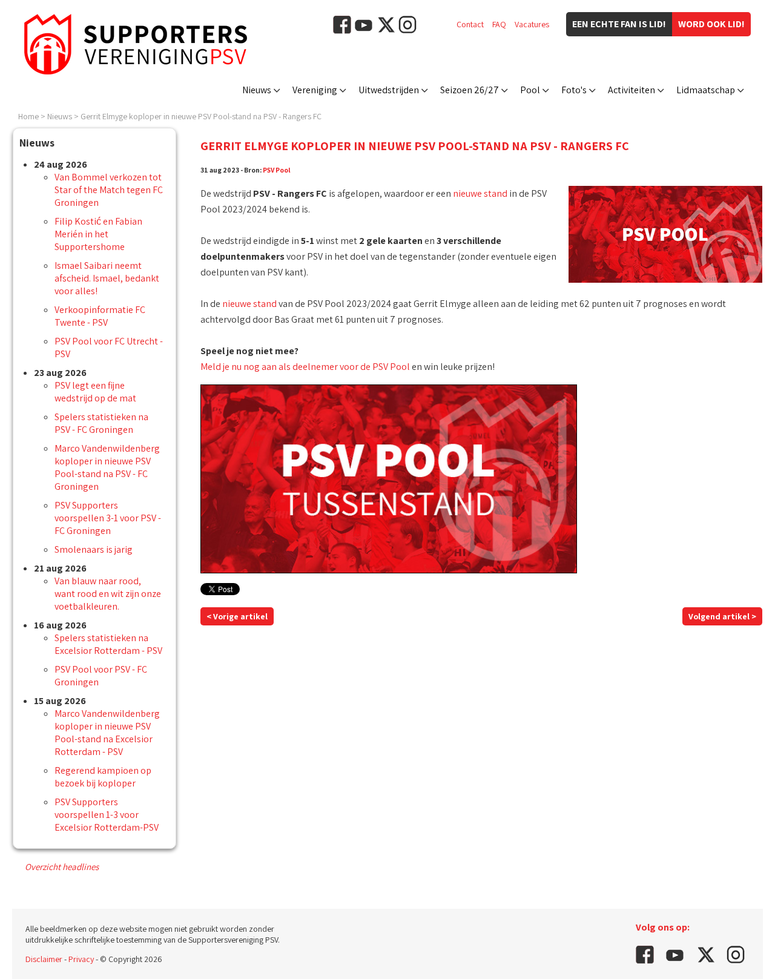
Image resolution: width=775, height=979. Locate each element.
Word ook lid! (711, 24)
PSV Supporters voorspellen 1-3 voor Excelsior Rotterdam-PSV (106, 815)
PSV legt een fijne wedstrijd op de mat (95, 391)
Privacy (81, 959)
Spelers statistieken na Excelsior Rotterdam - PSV (108, 644)
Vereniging (314, 90)
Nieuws (256, 90)
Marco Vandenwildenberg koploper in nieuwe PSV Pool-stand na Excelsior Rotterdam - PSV (107, 732)
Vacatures (532, 24)
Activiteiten (631, 90)
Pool (530, 90)
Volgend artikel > (722, 616)
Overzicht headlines (62, 866)
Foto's (574, 90)
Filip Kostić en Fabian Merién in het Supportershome (98, 234)
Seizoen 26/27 (469, 90)
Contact (470, 24)
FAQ (499, 24)
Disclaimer (43, 959)
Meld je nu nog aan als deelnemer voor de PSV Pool (305, 366)
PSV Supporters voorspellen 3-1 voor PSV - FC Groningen (107, 518)
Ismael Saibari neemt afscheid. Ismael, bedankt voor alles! (106, 278)
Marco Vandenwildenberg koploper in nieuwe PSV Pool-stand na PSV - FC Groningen (107, 467)
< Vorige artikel (237, 616)
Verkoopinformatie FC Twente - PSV (99, 316)
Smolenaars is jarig (93, 549)
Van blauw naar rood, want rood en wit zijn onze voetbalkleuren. (107, 594)
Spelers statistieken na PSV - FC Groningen (101, 423)
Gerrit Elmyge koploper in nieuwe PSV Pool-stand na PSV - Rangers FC (201, 116)
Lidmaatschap (705, 90)
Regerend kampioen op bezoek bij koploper (102, 776)
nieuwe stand (480, 193)
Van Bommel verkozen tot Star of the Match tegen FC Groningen (108, 190)
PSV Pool (277, 169)
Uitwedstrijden (388, 90)
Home (28, 116)
